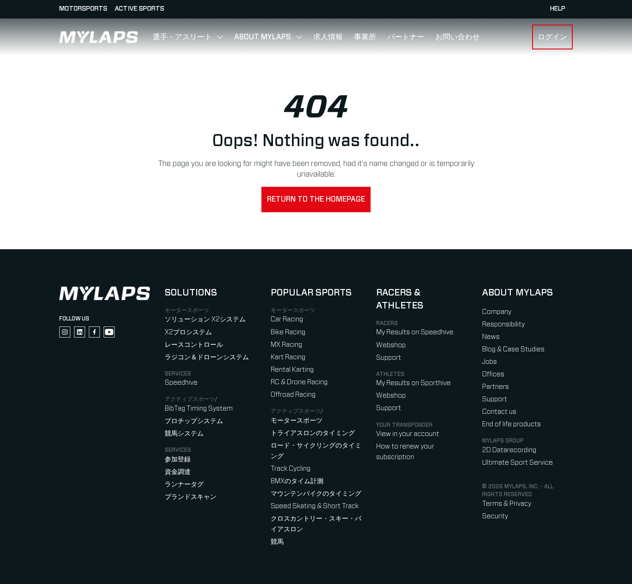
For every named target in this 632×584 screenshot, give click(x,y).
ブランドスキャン (191, 496)
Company (496, 311)
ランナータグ (184, 484)
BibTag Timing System (199, 408)
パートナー (405, 37)
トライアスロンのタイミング (313, 433)
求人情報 (328, 37)
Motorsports (83, 9)
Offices (493, 374)
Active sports (139, 9)
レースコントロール (194, 344)
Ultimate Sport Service (517, 462)
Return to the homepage (316, 199)
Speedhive (181, 382)
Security (495, 516)
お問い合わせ (457, 37)
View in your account (407, 433)
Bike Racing (288, 332)
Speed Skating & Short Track (315, 506)
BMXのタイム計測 (297, 481)
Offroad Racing (293, 394)
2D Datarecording (509, 450)
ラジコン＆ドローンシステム (207, 357)
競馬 (277, 541)
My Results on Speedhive (414, 332)
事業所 (365, 37)
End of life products (511, 424)
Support (388, 357)
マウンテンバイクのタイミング (316, 493)
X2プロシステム (188, 332)
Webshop (391, 345)
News (491, 336)
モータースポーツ (296, 420)
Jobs (489, 361)
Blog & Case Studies (513, 349)
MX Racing (286, 344)
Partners (495, 386)
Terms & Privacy (506, 503)
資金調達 (178, 471)
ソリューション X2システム (205, 319)
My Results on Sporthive (413, 383)
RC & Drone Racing (299, 382)
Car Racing (287, 319)
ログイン (552, 37)
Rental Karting (292, 369)
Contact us (499, 411)
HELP (557, 9)
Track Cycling (290, 468)
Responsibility (503, 324)
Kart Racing (288, 357)
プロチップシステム (194, 421)
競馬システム (184, 433)
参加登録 (178, 459)
